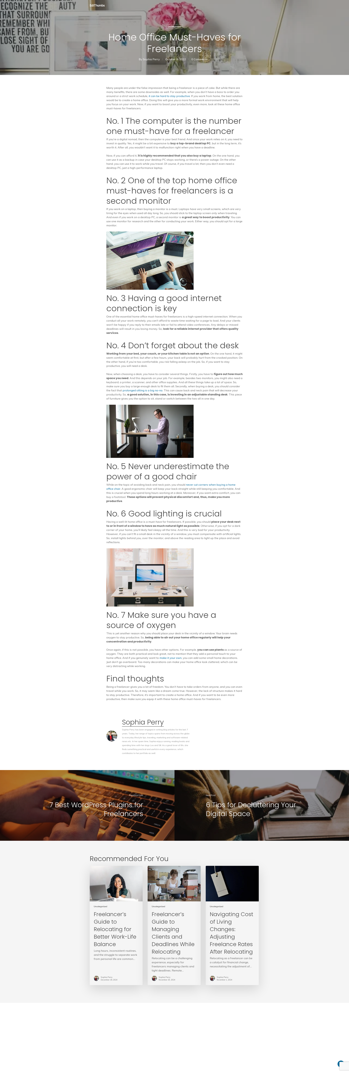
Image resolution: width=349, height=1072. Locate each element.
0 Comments (199, 59)
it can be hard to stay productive (169, 96)
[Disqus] (174, 1037)
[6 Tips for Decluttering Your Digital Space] (261, 805)
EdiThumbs (97, 5)
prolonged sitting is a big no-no (143, 390)
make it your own (171, 658)
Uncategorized (174, 26)
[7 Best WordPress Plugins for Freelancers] (87, 805)
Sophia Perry (151, 59)
